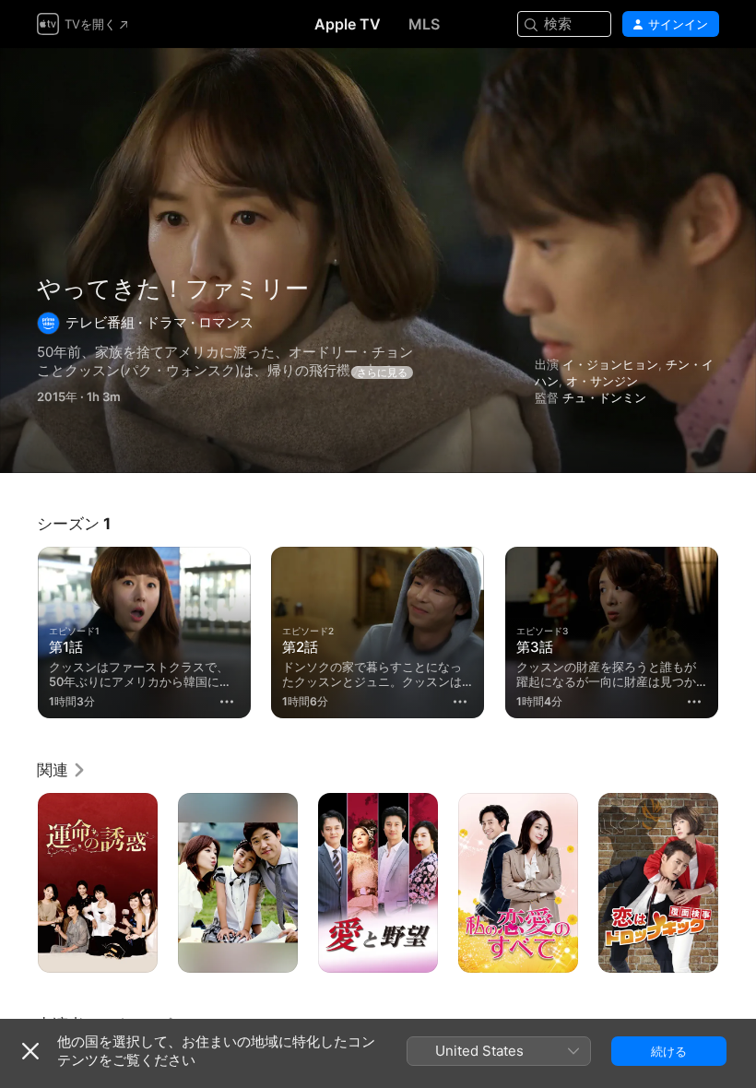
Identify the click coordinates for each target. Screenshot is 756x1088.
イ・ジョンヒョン (610, 364)
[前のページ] (18, 628)
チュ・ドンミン (604, 397)
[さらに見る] (227, 702)
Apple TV (347, 24)
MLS (424, 24)
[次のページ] (737, 628)
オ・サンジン (602, 380)
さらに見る (382, 372)
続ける (669, 1051)
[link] (62, 770)
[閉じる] (30, 1051)
